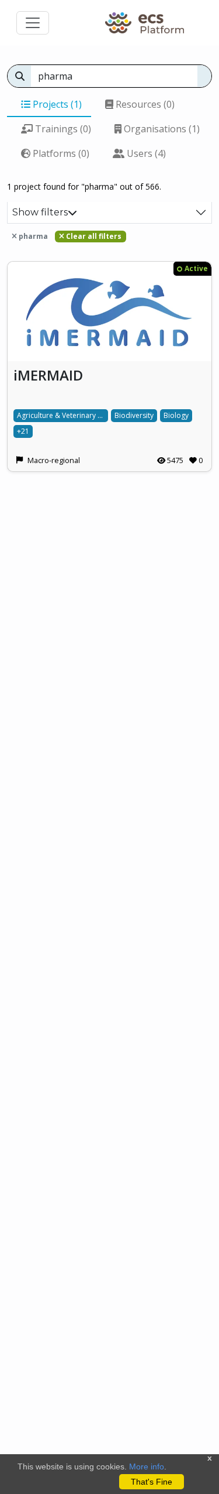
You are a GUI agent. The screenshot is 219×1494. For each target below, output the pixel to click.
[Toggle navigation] (32, 23)
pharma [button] (32, 236)
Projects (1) (56, 104)
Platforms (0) (59, 153)
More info (146, 1466)
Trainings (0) (62, 128)
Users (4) (145, 153)
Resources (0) (144, 104)
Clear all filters (92, 236)
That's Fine (151, 1481)
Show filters (40, 212)
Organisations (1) (160, 128)
